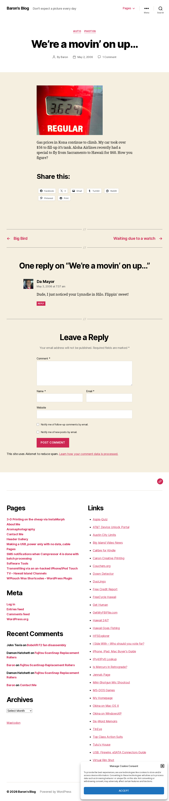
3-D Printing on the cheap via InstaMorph (36, 519)
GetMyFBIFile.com (105, 612)
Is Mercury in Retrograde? (110, 667)
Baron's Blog (18, 8)
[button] (162, 766)
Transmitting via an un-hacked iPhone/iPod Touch (42, 568)
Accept (124, 790)
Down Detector (103, 573)
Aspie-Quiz (100, 519)
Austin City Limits (104, 535)
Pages (127, 8)
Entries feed (15, 609)
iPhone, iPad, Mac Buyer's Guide (114, 651)
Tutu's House (101, 744)
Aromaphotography (21, 529)
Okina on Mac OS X (106, 705)
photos (90, 31)
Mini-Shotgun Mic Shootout (111, 682)
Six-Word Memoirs (105, 721)
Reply (41, 303)
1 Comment (109, 57)
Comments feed (18, 614)
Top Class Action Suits (108, 737)
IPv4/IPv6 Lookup (105, 659)
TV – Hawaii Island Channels (27, 573)
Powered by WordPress (55, 791)
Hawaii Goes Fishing (106, 628)
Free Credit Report (105, 589)
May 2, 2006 (85, 57)
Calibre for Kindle (104, 550)
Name (41, 391)
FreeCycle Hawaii (104, 597)
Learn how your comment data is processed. (88, 454)
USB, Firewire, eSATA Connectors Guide (119, 752)
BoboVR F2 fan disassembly (46, 645)
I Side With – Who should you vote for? (118, 643)
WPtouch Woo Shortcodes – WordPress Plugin (39, 578)
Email (90, 391)
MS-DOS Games (104, 690)
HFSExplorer (101, 636)
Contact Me (15, 534)
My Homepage (103, 698)
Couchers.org (102, 566)
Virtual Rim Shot (103, 760)
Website (41, 407)
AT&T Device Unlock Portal (111, 527)
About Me (13, 524)
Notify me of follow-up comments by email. (64, 424)
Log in (11, 604)
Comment (43, 358)
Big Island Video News (108, 542)
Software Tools (17, 563)
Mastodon (13, 722)
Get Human (100, 604)
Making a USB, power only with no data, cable (38, 544)
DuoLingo (99, 581)
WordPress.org (17, 619)
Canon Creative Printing (108, 558)
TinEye (97, 729)
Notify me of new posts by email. (59, 432)
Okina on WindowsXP (107, 713)
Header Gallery (17, 539)
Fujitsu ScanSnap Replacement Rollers (47, 665)
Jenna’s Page (101, 674)
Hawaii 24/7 (101, 620)
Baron (64, 57)
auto (77, 31)
